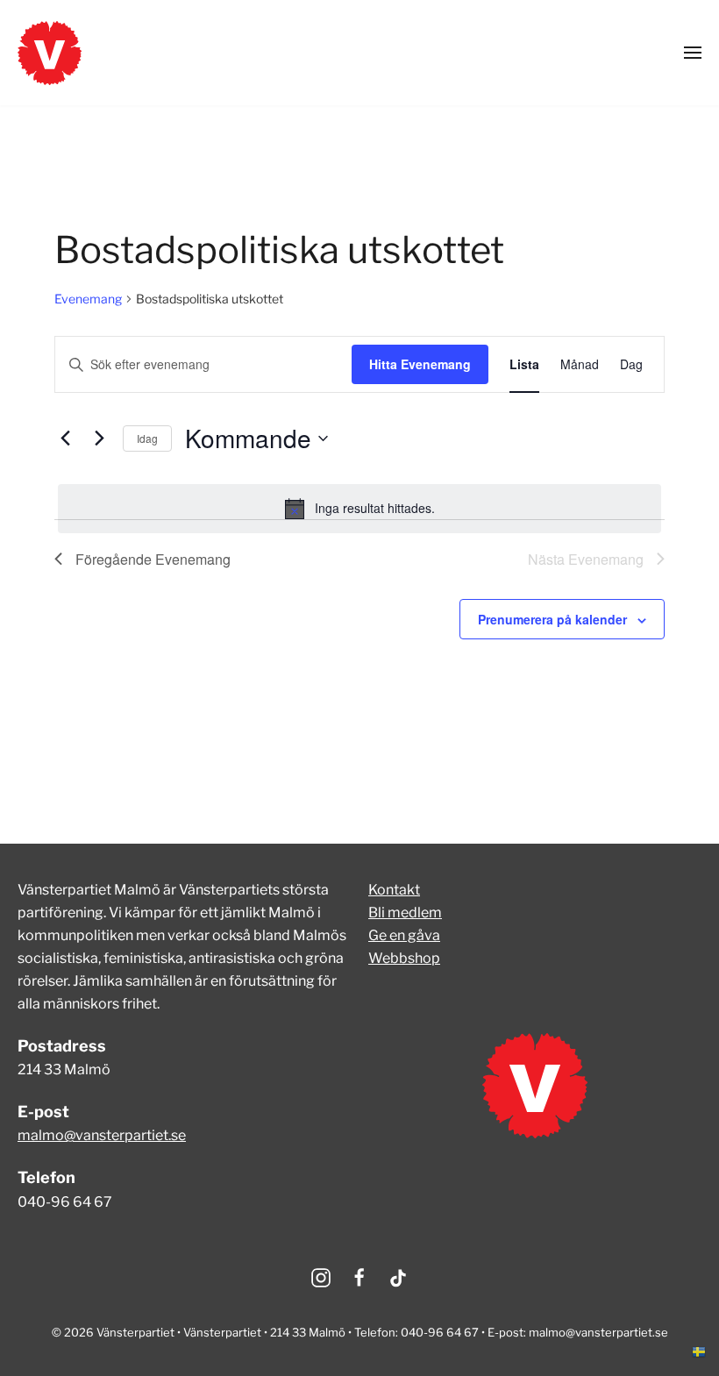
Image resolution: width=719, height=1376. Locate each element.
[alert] (359, 508)
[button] (692, 53)
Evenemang (88, 298)
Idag (147, 438)
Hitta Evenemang (420, 364)
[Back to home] (50, 53)
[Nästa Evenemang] (99, 438)
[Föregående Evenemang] (64, 438)
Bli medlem (405, 912)
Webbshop (404, 958)
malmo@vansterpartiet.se (102, 1135)
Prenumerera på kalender (552, 619)
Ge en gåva (404, 935)
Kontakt (394, 889)
